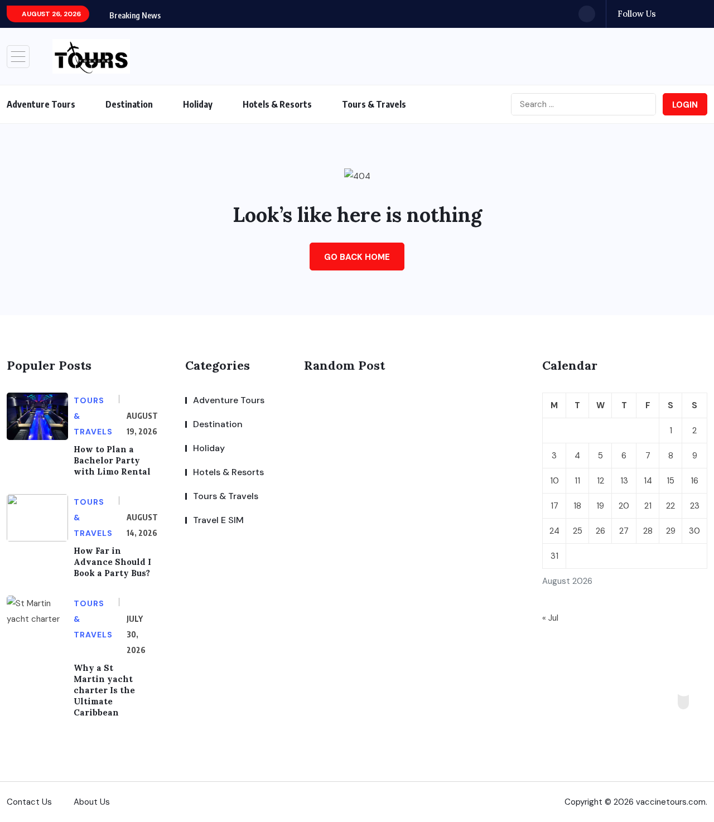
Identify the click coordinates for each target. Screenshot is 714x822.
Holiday (198, 104)
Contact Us (29, 802)
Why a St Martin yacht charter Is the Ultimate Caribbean (104, 690)
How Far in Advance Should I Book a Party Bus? (112, 561)
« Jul (550, 617)
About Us (92, 802)
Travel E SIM (218, 520)
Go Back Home (357, 257)
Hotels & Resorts (277, 104)
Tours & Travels (374, 104)
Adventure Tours (41, 104)
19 (600, 505)
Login (685, 104)
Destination (129, 104)
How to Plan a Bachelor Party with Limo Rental (112, 460)
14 (648, 480)
